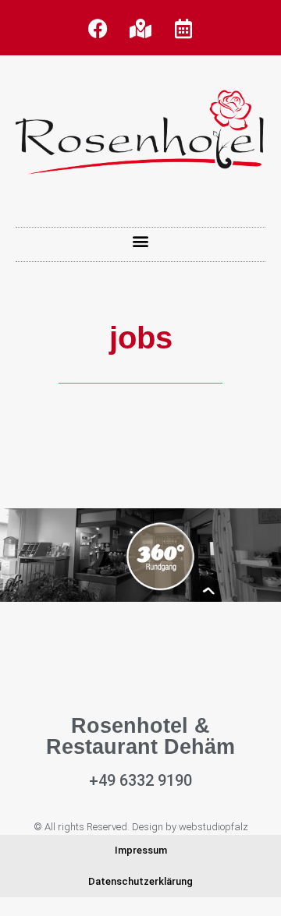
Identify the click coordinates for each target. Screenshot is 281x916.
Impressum (141, 850)
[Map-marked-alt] (140, 28)
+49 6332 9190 (140, 780)
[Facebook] (97, 28)
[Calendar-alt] (183, 28)
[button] (141, 240)
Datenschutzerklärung (140, 881)
